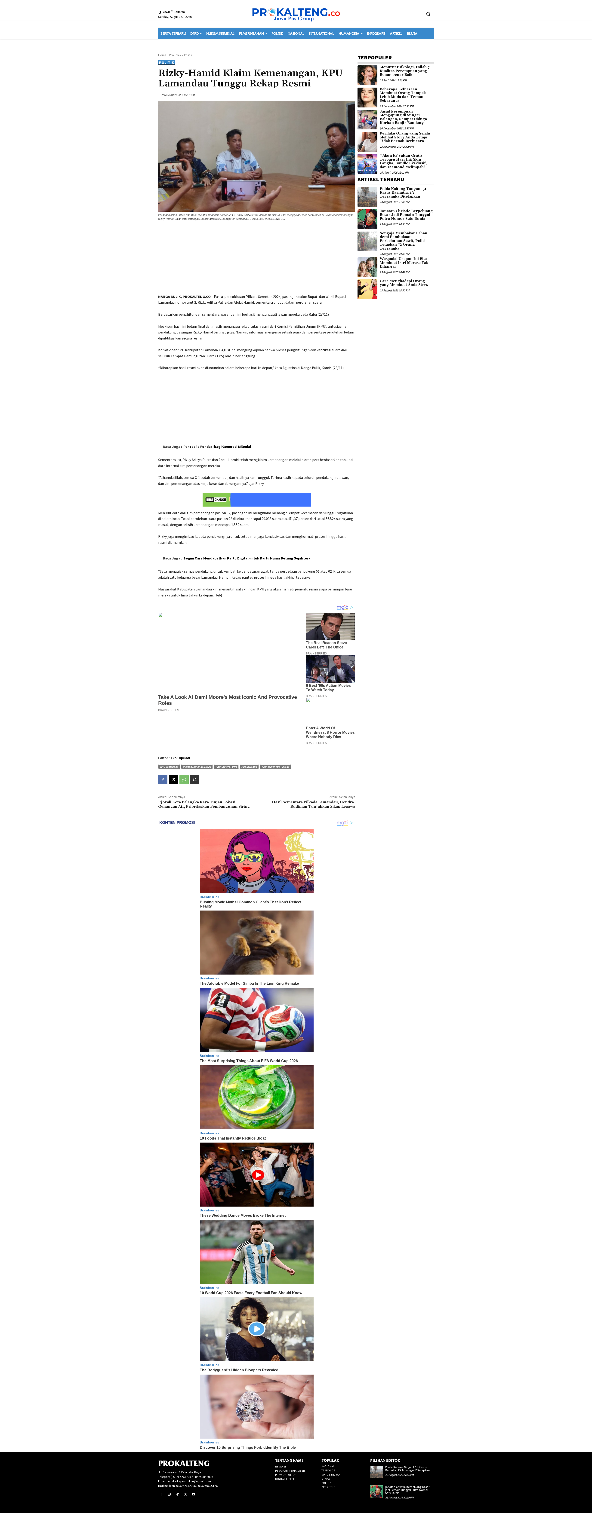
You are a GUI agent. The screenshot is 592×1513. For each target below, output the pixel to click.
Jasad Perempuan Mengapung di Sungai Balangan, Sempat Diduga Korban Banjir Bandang (403, 117)
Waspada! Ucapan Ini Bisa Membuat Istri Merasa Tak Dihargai (404, 263)
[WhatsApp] (184, 779)
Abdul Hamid (249, 766)
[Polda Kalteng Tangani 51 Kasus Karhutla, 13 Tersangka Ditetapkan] (367, 197)
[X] (173, 779)
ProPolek (175, 55)
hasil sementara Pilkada (275, 766)
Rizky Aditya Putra (226, 766)
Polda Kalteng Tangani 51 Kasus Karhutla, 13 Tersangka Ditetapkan (403, 193)
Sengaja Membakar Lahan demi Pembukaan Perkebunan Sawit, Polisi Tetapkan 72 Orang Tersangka (403, 241)
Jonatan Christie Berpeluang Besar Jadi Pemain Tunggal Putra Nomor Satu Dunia (406, 215)
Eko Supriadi (180, 758)
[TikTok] (177, 1494)
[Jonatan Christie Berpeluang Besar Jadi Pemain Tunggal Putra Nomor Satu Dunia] (367, 219)
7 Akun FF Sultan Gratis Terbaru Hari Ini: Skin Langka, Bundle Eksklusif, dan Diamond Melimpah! (403, 161)
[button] (428, 13)
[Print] (194, 779)
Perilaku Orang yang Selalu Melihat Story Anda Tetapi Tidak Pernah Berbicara (405, 137)
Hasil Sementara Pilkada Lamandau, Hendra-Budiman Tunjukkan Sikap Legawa (313, 804)
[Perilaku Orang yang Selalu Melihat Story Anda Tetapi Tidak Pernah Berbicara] (367, 142)
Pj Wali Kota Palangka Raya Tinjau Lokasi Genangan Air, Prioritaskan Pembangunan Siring (204, 804)
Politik (188, 55)
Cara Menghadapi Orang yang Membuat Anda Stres (404, 283)
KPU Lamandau (169, 766)
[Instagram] (169, 1494)
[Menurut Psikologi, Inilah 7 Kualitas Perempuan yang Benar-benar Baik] (367, 75)
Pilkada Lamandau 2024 (197, 766)
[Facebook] (162, 779)
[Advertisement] (256, 258)
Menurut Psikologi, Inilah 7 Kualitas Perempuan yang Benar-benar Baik (404, 71)
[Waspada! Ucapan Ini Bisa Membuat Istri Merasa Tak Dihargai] (367, 267)
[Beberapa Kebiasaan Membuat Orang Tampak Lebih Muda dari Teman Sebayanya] (367, 97)
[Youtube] (194, 1494)
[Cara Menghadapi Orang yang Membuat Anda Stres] (367, 289)
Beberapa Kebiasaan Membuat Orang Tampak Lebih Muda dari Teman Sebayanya (403, 95)
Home (162, 55)
